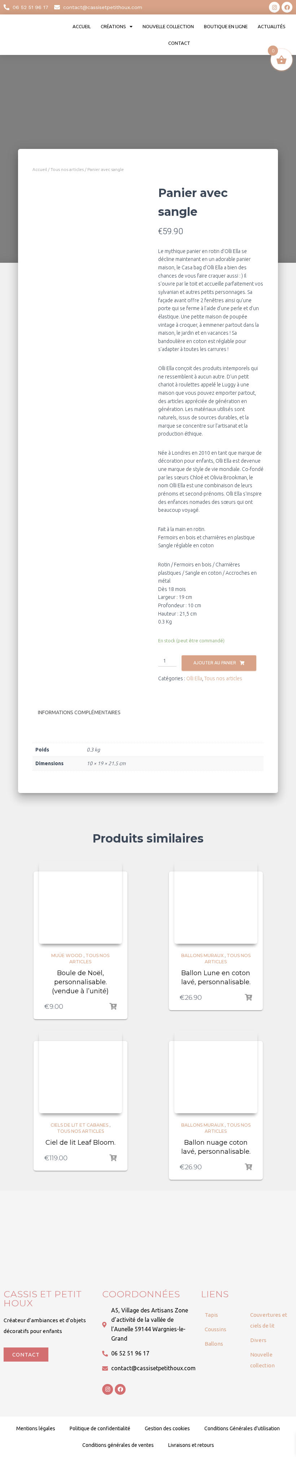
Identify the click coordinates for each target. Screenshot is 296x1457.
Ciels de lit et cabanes (79, 1125)
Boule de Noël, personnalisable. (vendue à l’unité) (80, 982)
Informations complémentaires (79, 712)
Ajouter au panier (214, 662)
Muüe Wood (66, 955)
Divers (258, 1340)
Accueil (82, 26)
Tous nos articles (67, 169)
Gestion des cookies (167, 1428)
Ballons (214, 1344)
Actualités (272, 26)
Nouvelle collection (168, 26)
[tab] (84, 712)
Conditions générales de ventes (118, 1445)
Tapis (211, 1315)
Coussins (215, 1329)
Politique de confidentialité (100, 1428)
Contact (179, 43)
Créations (113, 26)
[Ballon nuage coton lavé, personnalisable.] (215, 1071)
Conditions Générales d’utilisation (242, 1428)
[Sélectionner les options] (113, 1006)
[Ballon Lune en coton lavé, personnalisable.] (215, 902)
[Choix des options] (113, 1158)
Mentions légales (35, 1428)
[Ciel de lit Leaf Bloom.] (80, 1071)
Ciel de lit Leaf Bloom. (80, 1143)
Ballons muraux (202, 955)
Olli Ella (194, 678)
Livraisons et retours (191, 1445)
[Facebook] (287, 7)
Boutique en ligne (226, 26)
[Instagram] (274, 7)
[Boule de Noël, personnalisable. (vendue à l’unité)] (80, 902)
